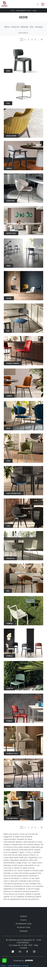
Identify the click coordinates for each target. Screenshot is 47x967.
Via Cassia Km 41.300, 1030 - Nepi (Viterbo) (23, 946)
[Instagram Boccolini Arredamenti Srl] (34, 951)
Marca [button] (7, 27)
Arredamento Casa (23, 10)
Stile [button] (31, 27)
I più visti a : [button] (23, 33)
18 (42, 39)
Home (12, 10)
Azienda (23, 916)
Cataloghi (23, 931)
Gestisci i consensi (22, 965)
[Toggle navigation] (43, 4)
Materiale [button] (24, 27)
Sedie (35, 10)
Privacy (3, 965)
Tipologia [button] (39, 27)
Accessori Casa (23, 927)
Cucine (23, 920)
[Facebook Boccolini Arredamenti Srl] (27, 951)
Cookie (10, 965)
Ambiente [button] (15, 27)
